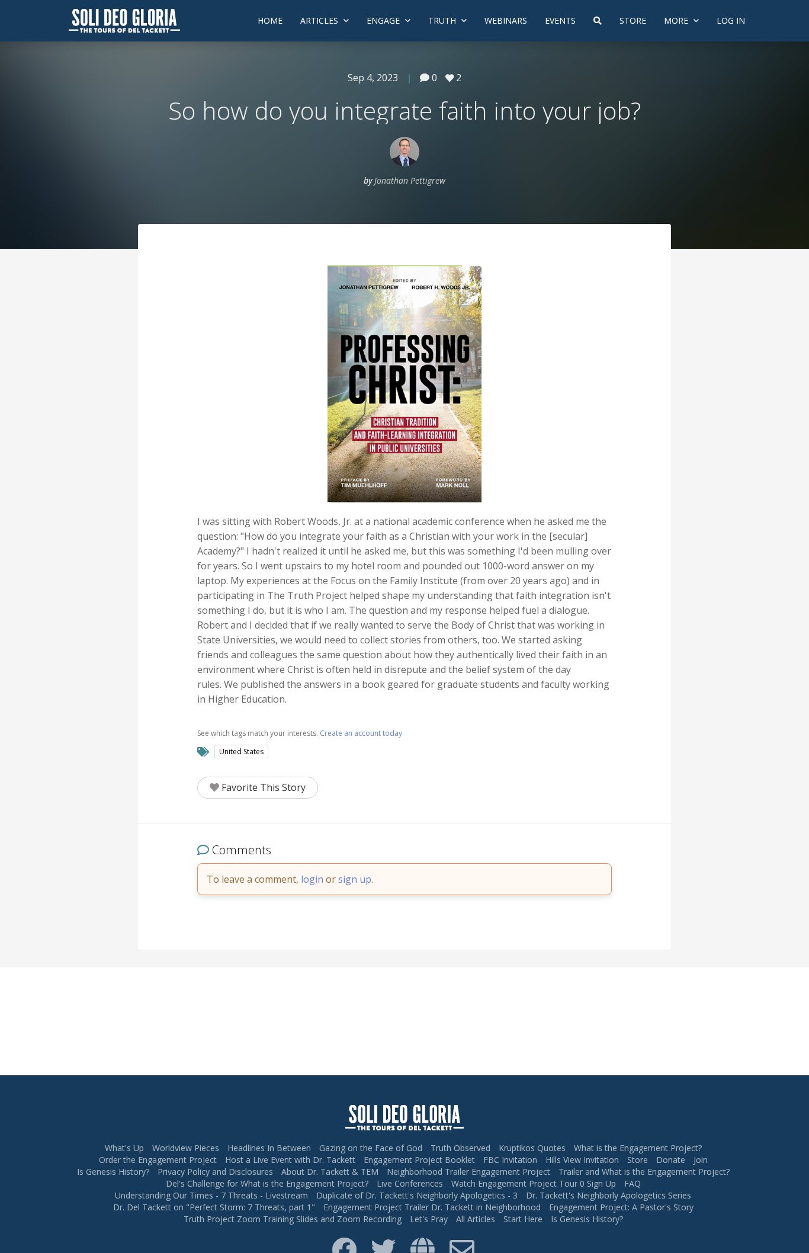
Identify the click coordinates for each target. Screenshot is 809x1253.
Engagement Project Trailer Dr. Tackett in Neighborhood (432, 1207)
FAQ (632, 1183)
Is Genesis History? (113, 1171)
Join (701, 1159)
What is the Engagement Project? (638, 1147)
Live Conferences (410, 1183)
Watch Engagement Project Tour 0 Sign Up (533, 1183)
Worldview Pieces (185, 1147)
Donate (670, 1159)
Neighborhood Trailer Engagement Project (468, 1171)
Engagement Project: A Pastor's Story (621, 1207)
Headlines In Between (269, 1147)
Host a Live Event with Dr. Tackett (290, 1159)
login (312, 879)
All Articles (475, 1219)
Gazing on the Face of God (370, 1147)
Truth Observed (460, 1147)
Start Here (522, 1219)
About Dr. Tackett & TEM (329, 1171)
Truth (443, 20)
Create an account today (361, 733)
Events (560, 20)
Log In (731, 20)
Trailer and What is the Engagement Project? (644, 1171)
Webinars (505, 20)
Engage (384, 20)
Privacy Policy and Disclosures (215, 1171)
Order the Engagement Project (158, 1159)
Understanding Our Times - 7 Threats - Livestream (211, 1195)
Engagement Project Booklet (419, 1159)
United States (241, 751)
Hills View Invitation (582, 1159)
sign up (354, 879)
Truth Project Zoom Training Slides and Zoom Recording (293, 1219)
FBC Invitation (510, 1159)
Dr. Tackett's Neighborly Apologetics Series (608, 1195)
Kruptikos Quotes (532, 1147)
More (677, 20)
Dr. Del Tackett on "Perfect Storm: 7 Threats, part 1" (214, 1207)
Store (632, 20)
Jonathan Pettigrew (409, 180)
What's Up (124, 1147)
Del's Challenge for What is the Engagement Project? (267, 1183)
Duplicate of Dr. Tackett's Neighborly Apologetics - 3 (417, 1195)
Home (270, 20)
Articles (320, 20)
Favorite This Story (262, 787)
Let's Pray (429, 1219)
